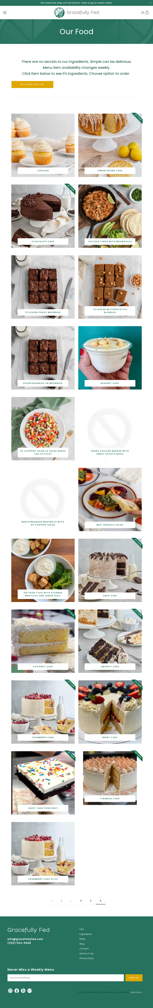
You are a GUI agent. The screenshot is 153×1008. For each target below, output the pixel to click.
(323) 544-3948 (19, 943)
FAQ (81, 929)
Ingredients (85, 934)
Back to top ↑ (137, 992)
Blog (81, 943)
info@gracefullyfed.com (25, 939)
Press (82, 938)
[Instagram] (10, 990)
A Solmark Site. (122, 992)
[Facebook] (16, 990)
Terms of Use (86, 953)
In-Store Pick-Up (32, 84)
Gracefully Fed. (91, 992)
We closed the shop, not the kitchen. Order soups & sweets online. (76, 2)
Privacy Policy (86, 958)
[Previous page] (52, 900)
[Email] (29, 990)
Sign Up (134, 977)
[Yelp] (23, 990)
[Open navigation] (5, 12)
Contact (84, 948)
